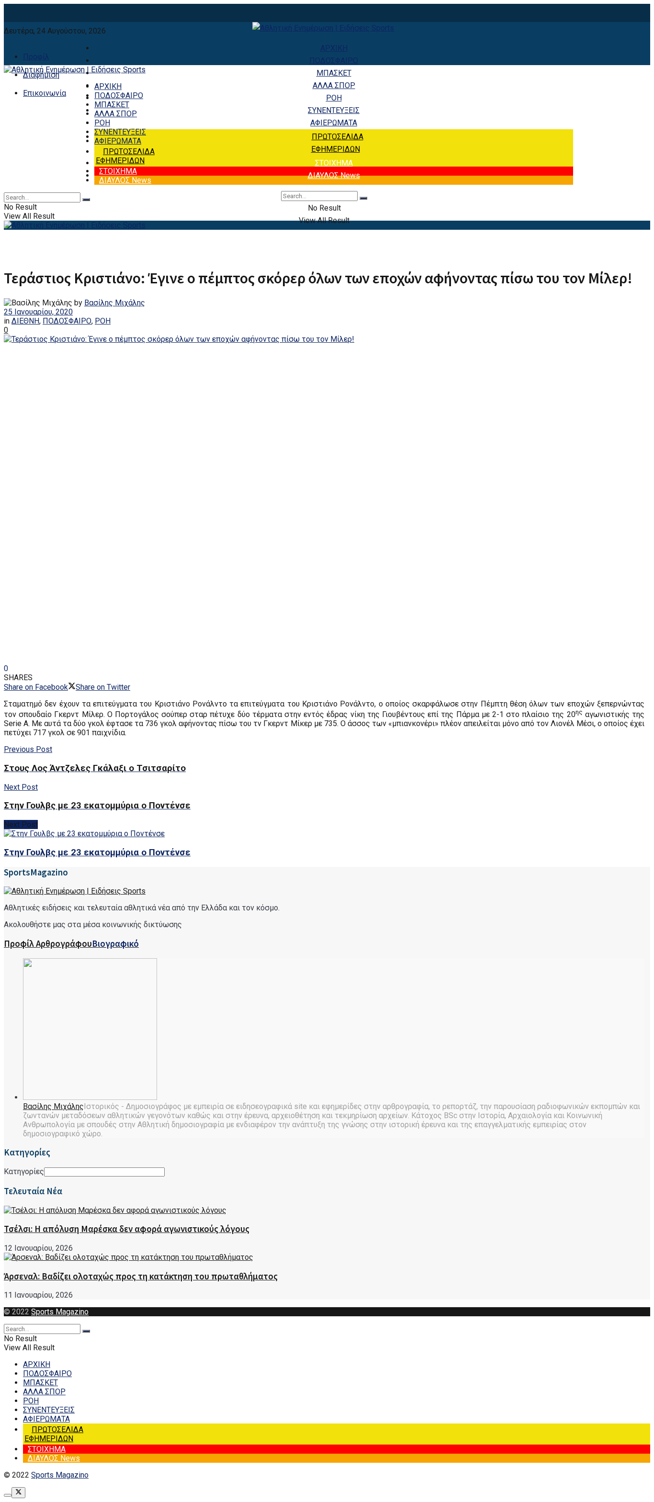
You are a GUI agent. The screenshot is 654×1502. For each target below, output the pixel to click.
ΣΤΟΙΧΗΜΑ (334, 163)
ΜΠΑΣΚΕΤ (333, 73)
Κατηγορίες (24, 1171)
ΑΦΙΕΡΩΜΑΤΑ (333, 122)
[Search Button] (363, 198)
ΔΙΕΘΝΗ (25, 320)
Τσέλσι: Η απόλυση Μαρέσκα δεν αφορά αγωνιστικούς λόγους (126, 1228)
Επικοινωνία (44, 93)
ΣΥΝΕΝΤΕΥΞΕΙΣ (334, 110)
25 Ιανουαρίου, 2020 (38, 311)
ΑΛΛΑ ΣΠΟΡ (334, 85)
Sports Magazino (60, 1311)
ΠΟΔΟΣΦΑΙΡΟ (333, 60)
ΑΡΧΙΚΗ (334, 48)
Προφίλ (36, 56)
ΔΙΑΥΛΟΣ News (334, 175)
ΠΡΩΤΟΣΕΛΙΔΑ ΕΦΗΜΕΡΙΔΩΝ (125, 156)
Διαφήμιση (41, 74)
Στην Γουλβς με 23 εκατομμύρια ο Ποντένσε (97, 852)
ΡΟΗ (334, 97)
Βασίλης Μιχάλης (114, 302)
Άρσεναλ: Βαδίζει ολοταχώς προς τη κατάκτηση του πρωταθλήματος (141, 1276)
